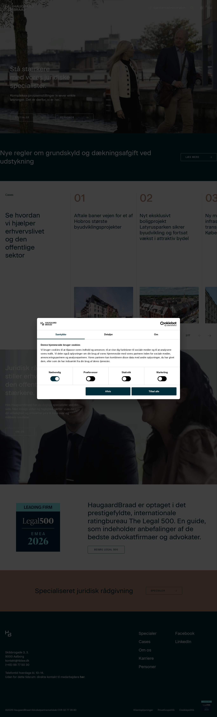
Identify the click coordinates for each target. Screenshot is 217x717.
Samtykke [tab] (60, 334)
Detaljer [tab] (108, 334)
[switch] (88, 378)
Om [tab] (156, 334)
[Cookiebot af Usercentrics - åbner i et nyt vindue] (162, 324)
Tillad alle (154, 391)
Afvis (108, 391)
